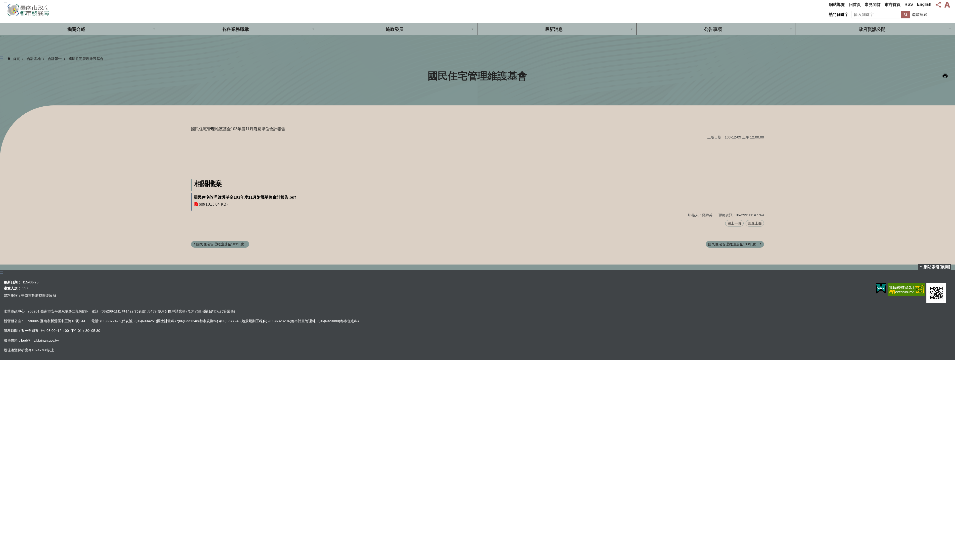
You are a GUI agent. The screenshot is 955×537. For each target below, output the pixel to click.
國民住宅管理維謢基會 (86, 59)
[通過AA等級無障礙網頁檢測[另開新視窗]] (906, 289)
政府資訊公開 (872, 29)
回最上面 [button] (755, 223)
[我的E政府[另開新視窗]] (881, 288)
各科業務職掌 (235, 29)
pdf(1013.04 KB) (213, 204)
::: (5, 3)
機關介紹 (76, 29)
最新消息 (554, 29)
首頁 (16, 59)
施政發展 (395, 29)
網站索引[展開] (937, 267)
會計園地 (34, 59)
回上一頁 (734, 223)
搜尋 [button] (905, 14)
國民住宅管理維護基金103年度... (221, 244)
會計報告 (55, 59)
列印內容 (945, 76)
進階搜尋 (919, 14)
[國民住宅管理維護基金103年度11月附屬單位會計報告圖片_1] (936, 293)
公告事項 (713, 29)
